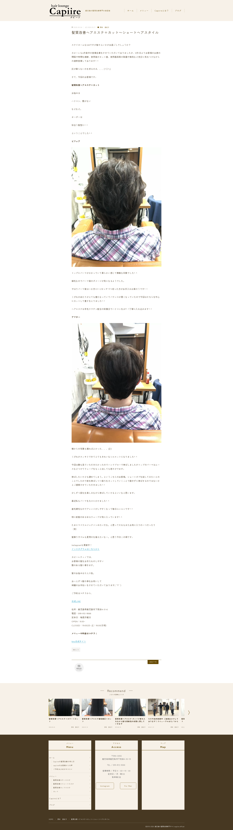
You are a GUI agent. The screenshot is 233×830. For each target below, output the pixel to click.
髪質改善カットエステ (62, 787)
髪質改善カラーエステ (62, 780)
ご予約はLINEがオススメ (63, 769)
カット (55, 791)
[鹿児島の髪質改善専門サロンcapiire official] (65, 10)
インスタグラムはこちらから (86, 549)
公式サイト (80, 641)
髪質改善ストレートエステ (63, 784)
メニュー (144, 10)
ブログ (178, 10)
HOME (51, 819)
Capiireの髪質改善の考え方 (64, 761)
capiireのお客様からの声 (63, 765)
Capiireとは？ (162, 10)
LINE (78, 601)
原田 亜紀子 (104, 27)
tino (73, 641)
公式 (74, 601)
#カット (76, 650)
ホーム (130, 10)
